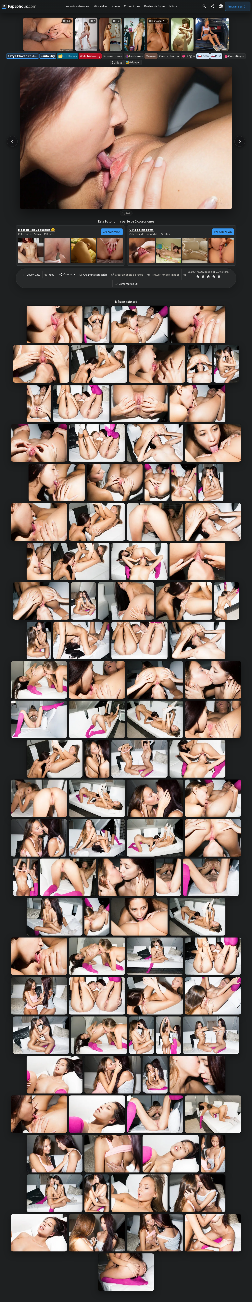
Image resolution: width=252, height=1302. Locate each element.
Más (172, 6)
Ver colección (111, 232)
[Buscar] (204, 6)
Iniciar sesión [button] (237, 6)
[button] (221, 6)
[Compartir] (212, 6)
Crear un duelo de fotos (129, 274)
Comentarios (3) (128, 284)
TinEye (155, 274)
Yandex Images (170, 274)
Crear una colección (95, 274)
